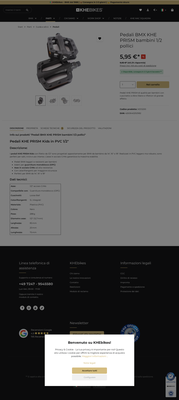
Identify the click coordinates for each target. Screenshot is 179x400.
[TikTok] (42, 308)
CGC (122, 273)
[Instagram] (29, 308)
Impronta (125, 282)
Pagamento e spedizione (132, 287)
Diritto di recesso (128, 278)
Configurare (89, 377)
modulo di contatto (28, 297)
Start (20, 27)
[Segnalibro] (100, 38)
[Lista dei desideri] (140, 10)
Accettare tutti (89, 370)
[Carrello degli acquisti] (172, 10)
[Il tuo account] (148, 10)
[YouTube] (35, 308)
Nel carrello (153, 84)
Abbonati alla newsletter (87, 334)
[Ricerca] (27, 10)
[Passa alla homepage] (89, 10)
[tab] (17, 128)
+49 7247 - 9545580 (36, 284)
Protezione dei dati (129, 291)
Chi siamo (75, 273)
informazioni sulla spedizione (138, 376)
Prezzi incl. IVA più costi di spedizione (138, 65)
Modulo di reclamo (79, 291)
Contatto (74, 282)
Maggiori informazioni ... (95, 356)
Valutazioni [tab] (104, 128)
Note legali (89, 363)
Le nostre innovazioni (80, 278)
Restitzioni (75, 287)
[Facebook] (22, 308)
